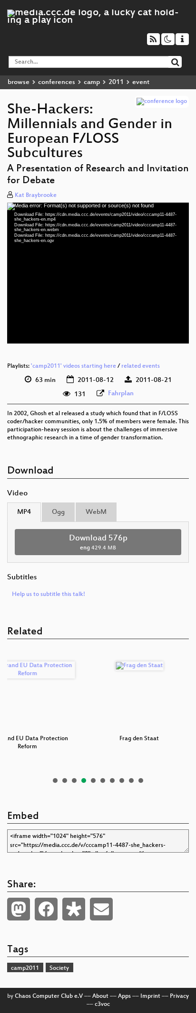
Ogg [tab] (58, 512)
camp (92, 82)
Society (59, 968)
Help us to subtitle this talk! (48, 594)
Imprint (150, 996)
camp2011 (25, 968)
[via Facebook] (46, 909)
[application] (98, 273)
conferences (56, 82)
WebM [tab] (96, 512)
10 (140, 780)
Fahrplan (121, 394)
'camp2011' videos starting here (73, 366)
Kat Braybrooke (36, 195)
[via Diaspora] (73, 909)
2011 (116, 82)
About (100, 996)
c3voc (102, 1004)
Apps (124, 996)
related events (140, 366)
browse (18, 82)
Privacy (179, 996)
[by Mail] (101, 909)
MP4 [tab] (24, 512)
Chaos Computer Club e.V (49, 996)
